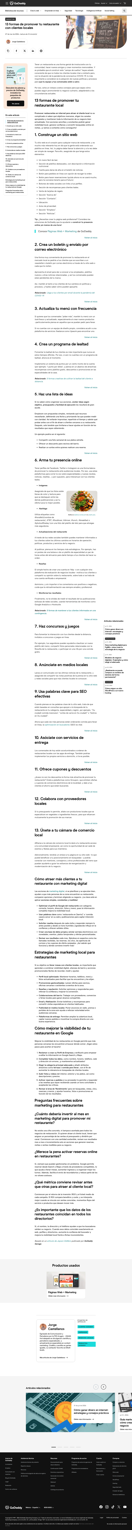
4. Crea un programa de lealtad (15, 140)
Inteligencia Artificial (93, 11)
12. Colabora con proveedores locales (15, 170)
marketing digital (56, 891)
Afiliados (74, 1472)
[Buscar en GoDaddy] (124, 10)
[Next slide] (103, 1386)
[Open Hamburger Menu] (6, 3)
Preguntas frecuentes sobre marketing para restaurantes (15, 191)
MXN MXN (48, 1507)
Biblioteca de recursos (14, 11)
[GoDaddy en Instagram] (107, 1508)
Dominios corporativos (57, 1472)
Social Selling (109, 11)
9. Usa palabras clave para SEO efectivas (15, 154)
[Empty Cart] (124, 3)
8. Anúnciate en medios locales (15, 150)
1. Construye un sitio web (13, 126)
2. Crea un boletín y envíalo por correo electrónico (16, 130)
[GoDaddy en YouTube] (125, 1508)
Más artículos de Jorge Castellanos (52, 1357)
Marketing (11, 19)
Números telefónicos (119, 1494)
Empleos (7, 1468)
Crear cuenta (100, 1474)
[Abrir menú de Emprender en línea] (60, 11)
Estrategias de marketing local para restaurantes (15, 181)
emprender (83, 1332)
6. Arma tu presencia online (14, 143)
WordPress (109, 682)
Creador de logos (118, 1491)
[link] (16, 51)
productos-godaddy (83, 1344)
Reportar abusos (26, 1466)
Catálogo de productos (57, 1489)
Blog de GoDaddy (10, 1478)
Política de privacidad (112, 1517)
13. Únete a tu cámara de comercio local (13, 175)
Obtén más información (82, 1419)
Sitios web (115, 1472)
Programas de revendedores (80, 1468)
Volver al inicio (90, 237)
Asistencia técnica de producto (30, 1462)
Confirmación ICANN (57, 1468)
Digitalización (110, 638)
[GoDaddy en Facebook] (101, 1508)
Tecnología (79, 11)
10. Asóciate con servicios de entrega (15, 160)
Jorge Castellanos (18, 42)
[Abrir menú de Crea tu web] (40, 11)
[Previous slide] (95, 1386)
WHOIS (53, 1486)
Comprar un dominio (119, 1462)
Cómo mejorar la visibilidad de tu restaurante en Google (15, 186)
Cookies (124, 1517)
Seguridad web (117, 1487)
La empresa (8, 1464)
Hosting (115, 1483)
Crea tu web (34, 11)
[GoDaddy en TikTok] (113, 1508)
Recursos (23, 1469)
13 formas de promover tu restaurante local (15, 121)
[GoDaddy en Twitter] (119, 1508)
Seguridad (68, 11)
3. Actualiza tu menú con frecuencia (13, 135)
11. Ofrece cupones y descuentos (12, 165)
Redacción (8, 1485)
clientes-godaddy (86, 1327)
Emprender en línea (52, 11)
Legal (6, 1481)
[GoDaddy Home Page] (13, 1507)
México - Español (32, 1507)
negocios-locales (86, 1338)
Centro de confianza (11, 1489)
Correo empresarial (118, 1476)
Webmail (53, 1482)
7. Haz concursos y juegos (14, 147)
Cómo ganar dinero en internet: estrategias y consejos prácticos (91, 1411)
